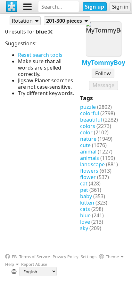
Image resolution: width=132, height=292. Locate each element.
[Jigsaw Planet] (12, 6)
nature (88, 138)
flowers (89, 170)
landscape (92, 164)
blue (85, 215)
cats (85, 209)
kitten (87, 202)
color (86, 132)
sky (84, 228)
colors (87, 126)
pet (84, 189)
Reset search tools (40, 54)
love (85, 221)
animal (88, 151)
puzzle (88, 106)
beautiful (91, 119)
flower (88, 177)
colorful (89, 113)
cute (85, 145)
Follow (103, 73)
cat (83, 183)
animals (89, 157)
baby (86, 196)
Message (103, 85)
